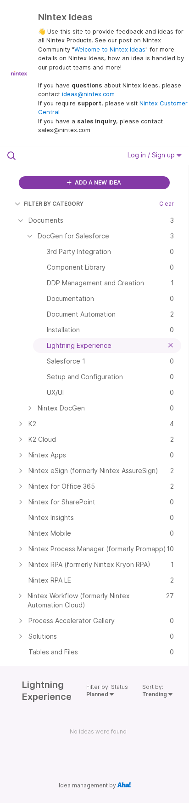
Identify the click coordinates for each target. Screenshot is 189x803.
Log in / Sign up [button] (152, 155)
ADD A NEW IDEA (97, 182)
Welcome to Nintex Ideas (109, 49)
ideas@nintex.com (88, 94)
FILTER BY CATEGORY (53, 203)
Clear (166, 203)
